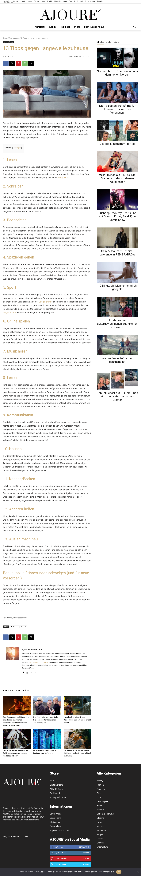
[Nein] (137, 871)
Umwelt (100, 842)
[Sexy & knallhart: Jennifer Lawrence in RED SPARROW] (117, 237)
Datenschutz (55, 826)
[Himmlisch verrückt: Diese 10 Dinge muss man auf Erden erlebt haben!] (77, 705)
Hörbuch (62, 177)
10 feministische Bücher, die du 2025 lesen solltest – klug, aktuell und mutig (77, 753)
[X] (12, 63)
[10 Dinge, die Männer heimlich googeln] (117, 272)
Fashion (100, 784)
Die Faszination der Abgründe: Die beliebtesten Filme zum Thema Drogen (45, 720)
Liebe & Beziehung (105, 813)
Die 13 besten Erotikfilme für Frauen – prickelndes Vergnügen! (117, 109)
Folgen (86, 853)
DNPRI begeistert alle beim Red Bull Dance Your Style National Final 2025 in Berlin (16, 753)
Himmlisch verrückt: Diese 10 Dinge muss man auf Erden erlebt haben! (77, 720)
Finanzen (101, 789)
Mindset (100, 826)
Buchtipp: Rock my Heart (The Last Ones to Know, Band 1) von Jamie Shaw (117, 216)
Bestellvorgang (56, 784)
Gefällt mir (84, 847)
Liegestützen (9, 312)
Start (5, 38)
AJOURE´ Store (56, 789)
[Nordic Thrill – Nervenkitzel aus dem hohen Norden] (117, 58)
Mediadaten (55, 822)
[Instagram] (27, 672)
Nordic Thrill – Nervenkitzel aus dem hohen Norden (117, 72)
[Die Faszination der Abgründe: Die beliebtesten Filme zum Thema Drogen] (47, 705)
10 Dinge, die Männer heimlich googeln (117, 287)
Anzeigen (17, 148)
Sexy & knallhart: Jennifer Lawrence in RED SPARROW (117, 252)
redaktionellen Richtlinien (38, 662)
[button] (134, 27)
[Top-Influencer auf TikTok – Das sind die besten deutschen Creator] (117, 379)
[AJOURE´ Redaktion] (12, 660)
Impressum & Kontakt (60, 830)
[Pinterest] (18, 63)
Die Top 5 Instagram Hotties (117, 143)
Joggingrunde (46, 301)
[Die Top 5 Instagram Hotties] (117, 130)
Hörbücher (14, 627)
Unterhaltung (13, 38)
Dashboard (55, 793)
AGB (52, 780)
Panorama (101, 830)
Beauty (100, 780)
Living (99, 822)
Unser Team (55, 818)
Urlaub (23, 627)
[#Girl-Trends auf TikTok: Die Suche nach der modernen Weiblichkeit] (117, 161)
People (100, 834)
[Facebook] (6, 63)
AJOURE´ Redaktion (32, 649)
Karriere (100, 809)
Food (99, 797)
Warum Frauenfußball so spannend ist (117, 360)
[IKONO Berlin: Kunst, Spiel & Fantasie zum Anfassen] (47, 739)
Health (99, 805)
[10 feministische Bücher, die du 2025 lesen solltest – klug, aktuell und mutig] (77, 739)
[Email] (31, 63)
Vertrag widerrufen (58, 797)
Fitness (100, 793)
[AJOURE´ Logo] (70, 14)
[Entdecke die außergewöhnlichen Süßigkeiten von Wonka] (117, 307)
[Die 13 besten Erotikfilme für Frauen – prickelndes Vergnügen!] (117, 92)
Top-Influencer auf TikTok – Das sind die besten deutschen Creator (117, 396)
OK (118, 872)
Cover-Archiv (55, 813)
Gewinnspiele (102, 801)
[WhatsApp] (25, 63)
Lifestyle (100, 818)
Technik (100, 838)
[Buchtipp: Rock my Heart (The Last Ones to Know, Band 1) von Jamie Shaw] (117, 199)
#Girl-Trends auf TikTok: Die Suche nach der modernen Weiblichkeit (117, 178)
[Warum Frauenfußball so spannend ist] (117, 345)
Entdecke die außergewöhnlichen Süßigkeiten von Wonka (117, 324)
